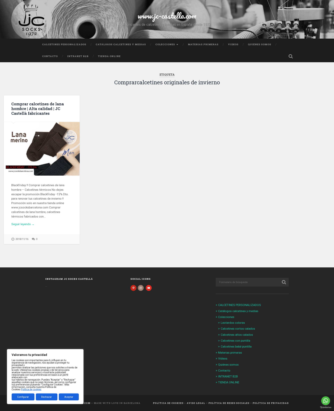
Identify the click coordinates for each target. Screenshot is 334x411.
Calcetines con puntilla (235, 340)
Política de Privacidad (271, 403)
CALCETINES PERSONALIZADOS (64, 44)
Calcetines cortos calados (238, 328)
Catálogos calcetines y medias (121, 44)
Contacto (50, 56)
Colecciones (165, 44)
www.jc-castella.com (167, 15)
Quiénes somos (259, 44)
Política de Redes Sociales (228, 403)
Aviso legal (196, 403)
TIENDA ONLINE (109, 56)
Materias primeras (203, 44)
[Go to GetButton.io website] (325, 407)
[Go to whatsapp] (325, 400)
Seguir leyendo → (22, 224)
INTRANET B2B (78, 56)
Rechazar (46, 397)
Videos (233, 44)
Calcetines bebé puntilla (236, 346)
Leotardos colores (233, 322)
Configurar (23, 397)
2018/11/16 (21, 239)
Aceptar (68, 397)
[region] (45, 376)
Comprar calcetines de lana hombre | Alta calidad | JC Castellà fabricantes (37, 108)
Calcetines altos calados (237, 334)
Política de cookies (31, 389)
